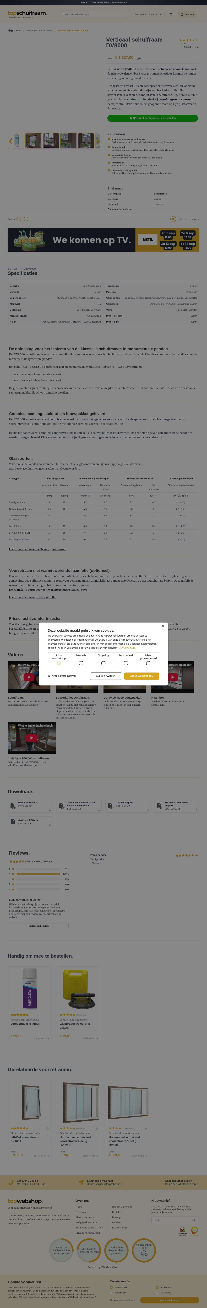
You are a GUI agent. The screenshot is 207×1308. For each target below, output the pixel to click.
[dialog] (103, 653)
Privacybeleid (127, 647)
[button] (62, 676)
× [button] (163, 626)
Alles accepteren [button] (141, 676)
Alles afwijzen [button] (106, 676)
